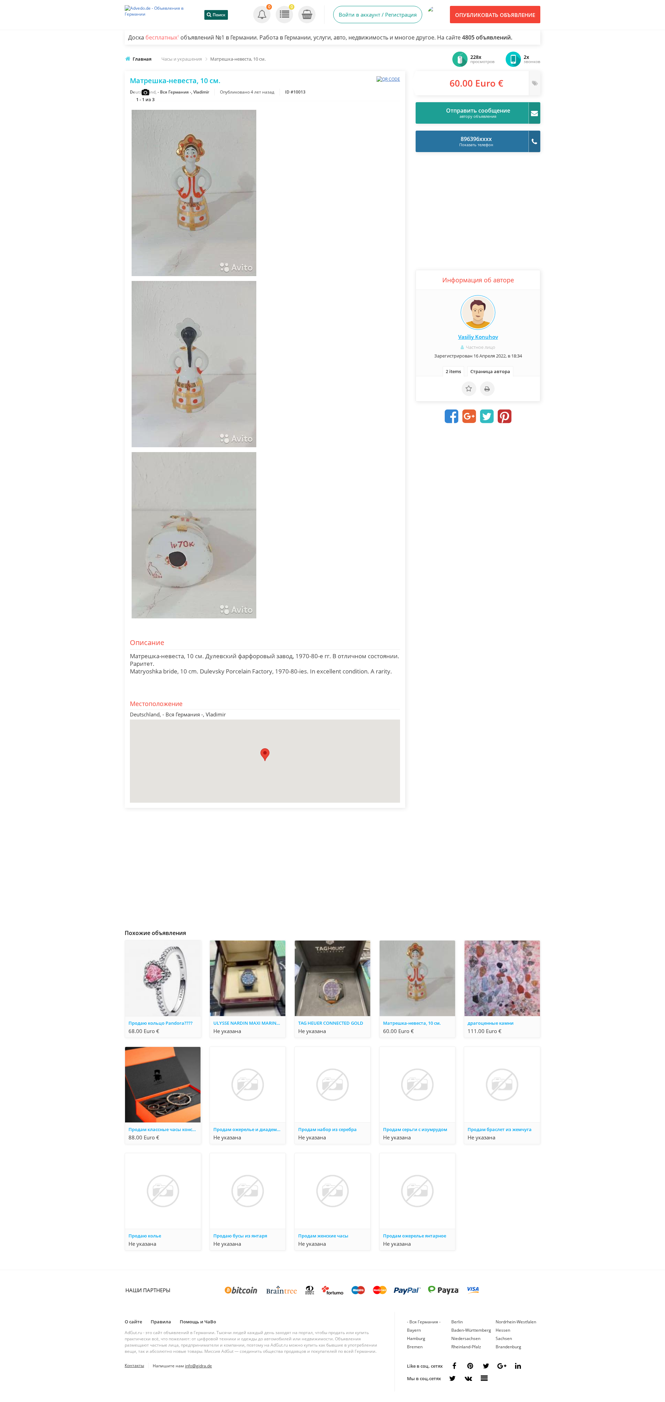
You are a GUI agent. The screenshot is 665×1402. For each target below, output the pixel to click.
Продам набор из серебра (327, 1129)
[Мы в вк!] (468, 1378)
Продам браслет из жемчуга (500, 1129)
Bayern (414, 1330)
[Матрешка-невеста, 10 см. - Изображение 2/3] (194, 447)
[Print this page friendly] (487, 388)
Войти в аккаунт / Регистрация (378, 14)
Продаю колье (144, 1236)
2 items (453, 371)
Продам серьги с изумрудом (415, 1129)
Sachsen (504, 1338)
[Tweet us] (486, 1366)
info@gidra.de (198, 1366)
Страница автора (490, 371)
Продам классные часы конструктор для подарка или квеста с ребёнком (164, 1129)
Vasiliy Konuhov (478, 336)
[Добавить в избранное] (469, 388)
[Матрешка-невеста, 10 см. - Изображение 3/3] (194, 618)
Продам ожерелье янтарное (414, 1236)
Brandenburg (508, 1347)
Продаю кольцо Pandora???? (160, 1023)
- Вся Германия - (424, 1322)
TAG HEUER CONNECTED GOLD (330, 1023)
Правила (161, 1321)
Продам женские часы (323, 1236)
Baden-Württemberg (471, 1330)
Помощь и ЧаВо (198, 1321)
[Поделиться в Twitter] (487, 416)
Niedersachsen (465, 1338)
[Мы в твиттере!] (452, 1378)
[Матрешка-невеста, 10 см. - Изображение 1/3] (194, 276)
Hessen (503, 1330)
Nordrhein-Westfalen (516, 1322)
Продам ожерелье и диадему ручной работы (249, 1129)
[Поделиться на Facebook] (451, 416)
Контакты (134, 1365)
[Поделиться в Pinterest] (504, 416)
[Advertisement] (265, 866)
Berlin (457, 1322)
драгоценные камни (491, 1023)
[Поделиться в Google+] (502, 1366)
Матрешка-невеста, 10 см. (412, 1023)
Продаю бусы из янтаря (240, 1236)
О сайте (133, 1321)
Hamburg (416, 1338)
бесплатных (162, 37)
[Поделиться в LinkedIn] (518, 1366)
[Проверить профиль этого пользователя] (478, 312)
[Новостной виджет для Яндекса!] (484, 1378)
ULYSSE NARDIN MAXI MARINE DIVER (249, 1023)
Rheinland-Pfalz (466, 1347)
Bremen (415, 1347)
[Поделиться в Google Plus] (469, 416)
